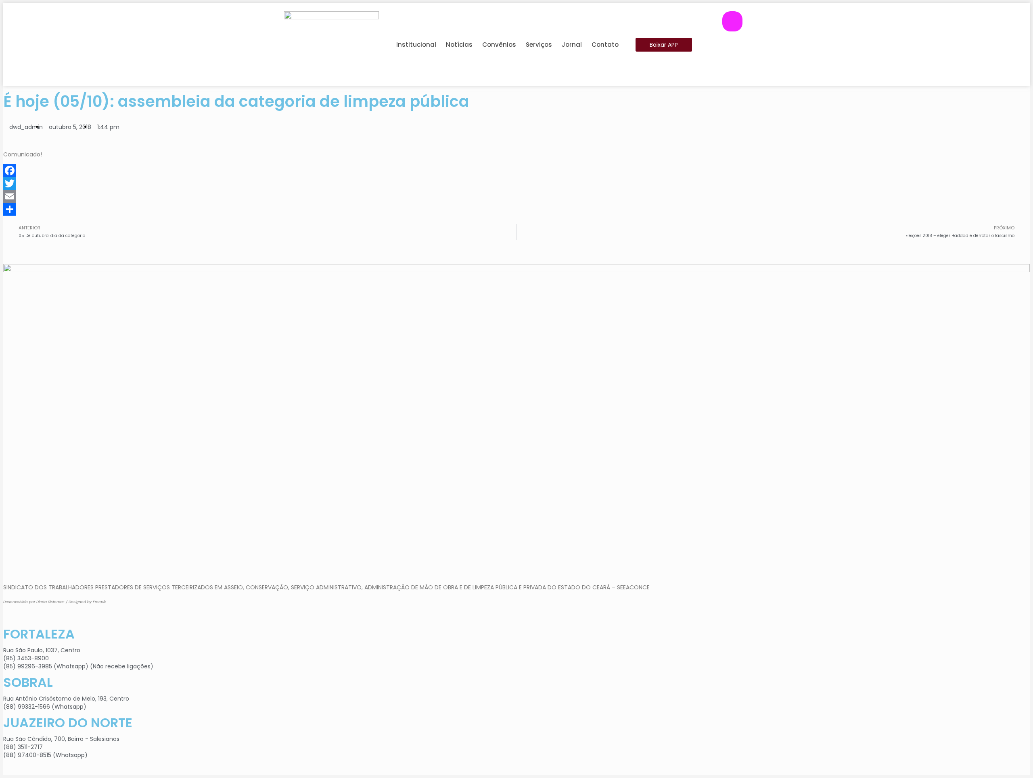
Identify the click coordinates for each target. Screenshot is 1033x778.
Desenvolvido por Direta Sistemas (34, 601)
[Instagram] (732, 21)
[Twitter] (516, 183)
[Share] (516, 209)
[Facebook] (732, 43)
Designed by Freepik (87, 601)
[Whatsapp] (732, 66)
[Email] (516, 196)
